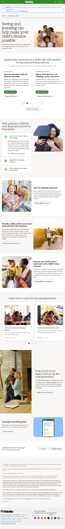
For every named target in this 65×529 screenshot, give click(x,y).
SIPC (29, 498)
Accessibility (25, 518)
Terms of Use (4, 518)
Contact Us (3, 520)
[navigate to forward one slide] (42, 103)
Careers (2, 514)
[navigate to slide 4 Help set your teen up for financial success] (37, 103)
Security (14, 518)
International (24, 514)
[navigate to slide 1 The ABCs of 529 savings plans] (29, 343)
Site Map (19, 518)
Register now (23, 11)
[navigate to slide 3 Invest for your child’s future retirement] (34, 103)
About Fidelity (16, 514)
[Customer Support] (55, 1)
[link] (17, 322)
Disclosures (19, 520)
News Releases (8, 514)
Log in (60, 2)
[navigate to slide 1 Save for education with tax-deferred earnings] (27, 103)
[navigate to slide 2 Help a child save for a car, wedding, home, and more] (30, 103)
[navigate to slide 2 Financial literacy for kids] (32, 343)
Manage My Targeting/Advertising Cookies (10, 521)
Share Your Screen (11, 519)
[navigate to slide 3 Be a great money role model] (36, 343)
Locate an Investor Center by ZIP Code (45, 513)
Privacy (9, 518)
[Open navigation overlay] (2, 2)
